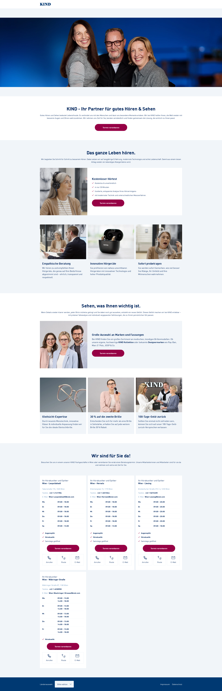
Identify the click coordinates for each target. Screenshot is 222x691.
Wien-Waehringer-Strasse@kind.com (64, 593)
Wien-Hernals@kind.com (107, 496)
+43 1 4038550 (55, 589)
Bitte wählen (61, 683)
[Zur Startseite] (111, 4)
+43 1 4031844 (103, 492)
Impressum (165, 684)
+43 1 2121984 (55, 492)
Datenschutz (177, 684)
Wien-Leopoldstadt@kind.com (61, 496)
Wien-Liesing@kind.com (155, 496)
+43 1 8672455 (151, 492)
